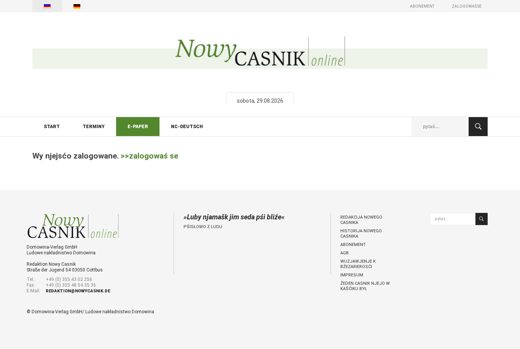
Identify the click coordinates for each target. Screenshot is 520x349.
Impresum (351, 275)
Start (52, 126)
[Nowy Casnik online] (260, 52)
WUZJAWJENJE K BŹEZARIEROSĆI (358, 264)
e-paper (138, 126)
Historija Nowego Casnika (361, 233)
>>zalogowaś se (149, 155)
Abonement (422, 6)
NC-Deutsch (187, 126)
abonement (353, 244)
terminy (94, 126)
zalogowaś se (467, 6)
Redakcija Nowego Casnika (361, 220)
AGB (344, 253)
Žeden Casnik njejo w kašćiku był (365, 286)
